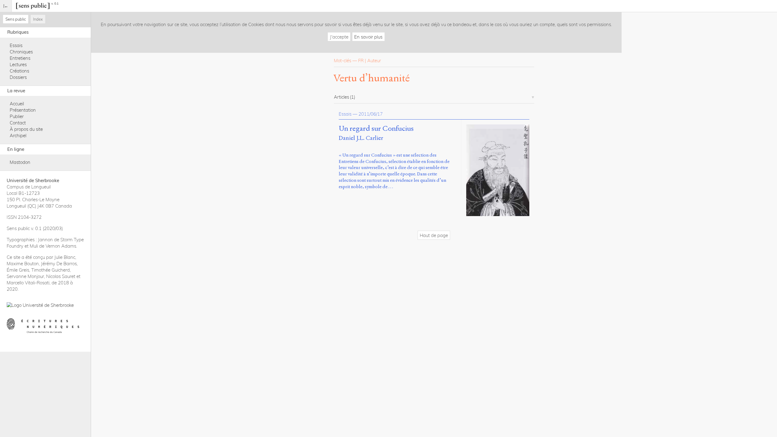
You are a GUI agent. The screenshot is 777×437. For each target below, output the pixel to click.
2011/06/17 (370, 114)
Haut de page (434, 235)
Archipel (18, 135)
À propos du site (26, 129)
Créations (19, 71)
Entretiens (20, 58)
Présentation (23, 110)
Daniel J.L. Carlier (361, 137)
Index (38, 19)
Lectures (18, 64)
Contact (18, 123)
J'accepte (339, 37)
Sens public (15, 19)
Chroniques (21, 52)
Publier (17, 116)
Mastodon (20, 162)
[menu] (6, 6)
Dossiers (18, 77)
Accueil (17, 104)
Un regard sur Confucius (376, 128)
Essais (16, 45)
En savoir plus (368, 37)
